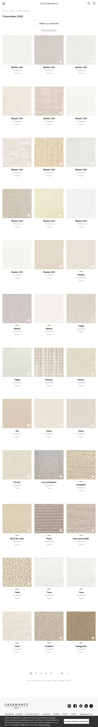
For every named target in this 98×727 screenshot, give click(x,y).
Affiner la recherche (49, 23)
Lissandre (81, 484)
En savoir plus (44, 725)
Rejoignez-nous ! (86, 714)
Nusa (49, 538)
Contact (19, 714)
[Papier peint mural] (91, 706)
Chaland (49, 646)
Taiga (81, 325)
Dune (49, 431)
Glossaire (46, 714)
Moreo (81, 379)
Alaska (81, 274)
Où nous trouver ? (33, 714)
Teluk (17, 592)
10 (61, 673)
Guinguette (81, 646)
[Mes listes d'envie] (94, 3)
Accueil (5, 11)
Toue (49, 592)
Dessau (49, 379)
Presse (65, 714)
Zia (17, 431)
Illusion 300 (81, 169)
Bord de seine (17, 538)
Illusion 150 (17, 67)
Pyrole (17, 482)
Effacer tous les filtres (49, 30)
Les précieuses (49, 482)
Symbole (56, 714)
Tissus (11, 11)
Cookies (73, 714)
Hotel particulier (81, 538)
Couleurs (19, 11)
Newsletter (9, 714)
